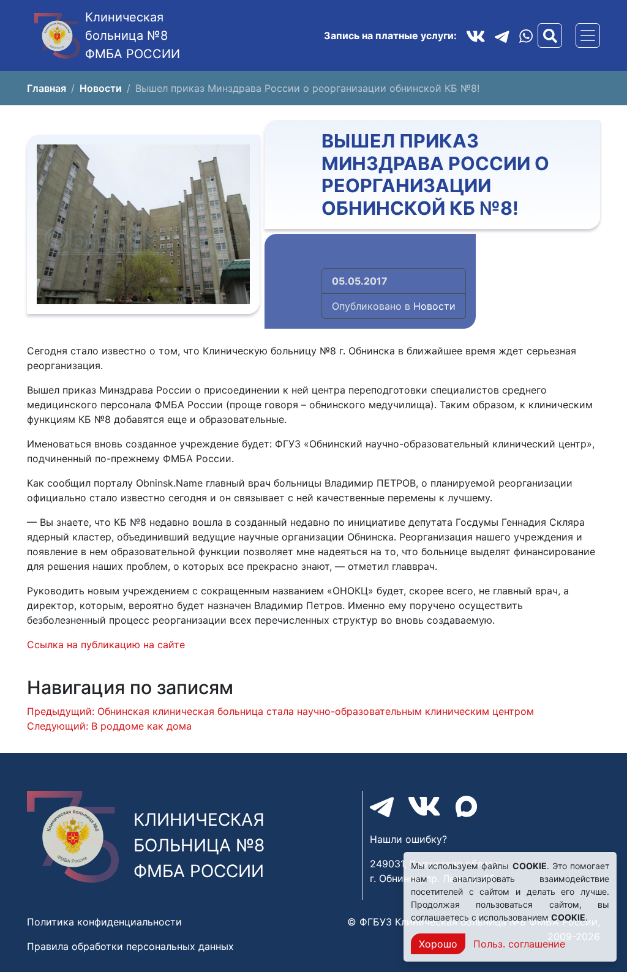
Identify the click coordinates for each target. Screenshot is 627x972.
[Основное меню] (588, 35)
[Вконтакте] (476, 35)
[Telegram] (502, 35)
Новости (434, 306)
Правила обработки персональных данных (130, 946)
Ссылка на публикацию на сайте (106, 644)
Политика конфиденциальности (104, 922)
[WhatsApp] (526, 35)
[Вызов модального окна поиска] (550, 35)
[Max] (466, 806)
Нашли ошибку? (408, 839)
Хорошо (438, 944)
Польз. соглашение (519, 944)
